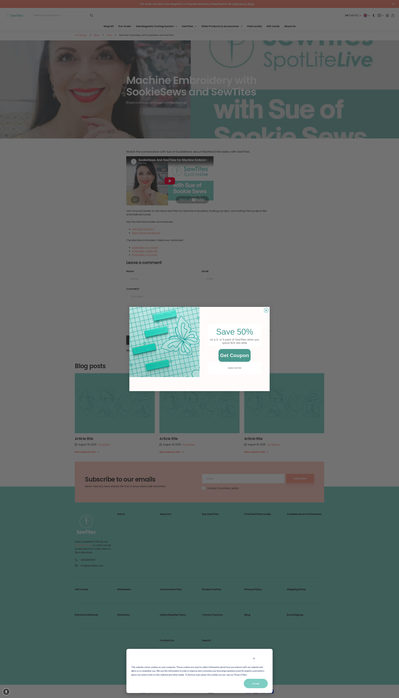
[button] (6, 692)
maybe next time (234, 368)
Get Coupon (234, 355)
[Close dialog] (266, 310)
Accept (255, 683)
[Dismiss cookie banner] (254, 658)
